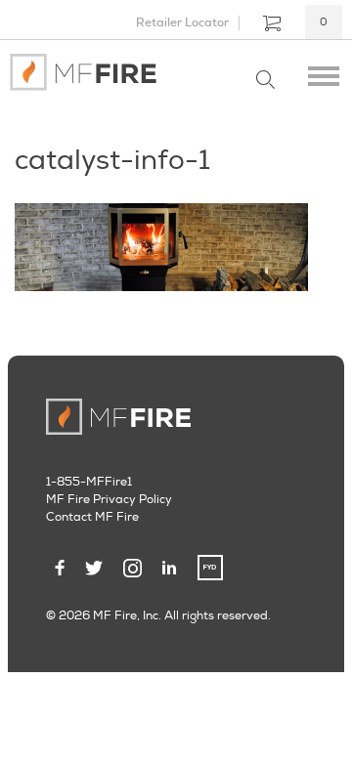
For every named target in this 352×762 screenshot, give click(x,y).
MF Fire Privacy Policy (109, 499)
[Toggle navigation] (323, 72)
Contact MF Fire (92, 517)
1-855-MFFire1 (89, 482)
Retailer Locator (182, 22)
